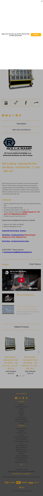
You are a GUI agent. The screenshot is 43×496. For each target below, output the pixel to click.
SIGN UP (35, 34)
